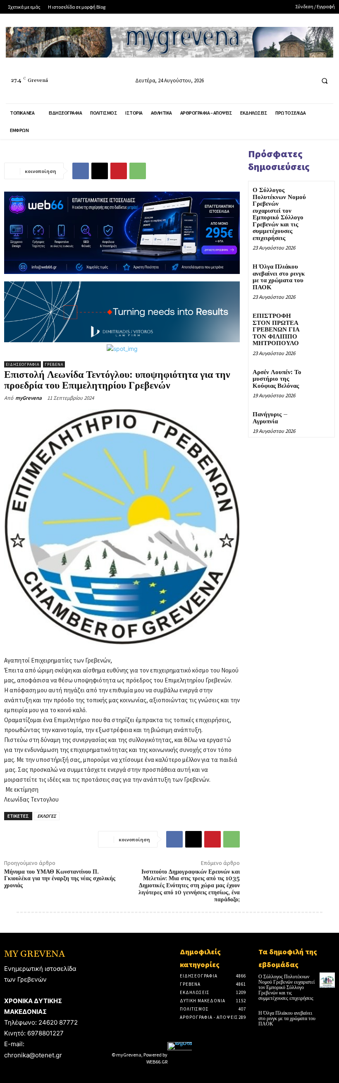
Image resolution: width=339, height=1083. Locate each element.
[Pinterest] (118, 171)
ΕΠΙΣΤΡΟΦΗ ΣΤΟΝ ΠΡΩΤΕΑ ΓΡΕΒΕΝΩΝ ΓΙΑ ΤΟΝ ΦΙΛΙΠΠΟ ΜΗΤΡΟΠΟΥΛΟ (276, 329)
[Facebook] (276, 80)
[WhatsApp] (137, 171)
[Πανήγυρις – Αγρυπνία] (320, 420)
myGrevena (28, 397)
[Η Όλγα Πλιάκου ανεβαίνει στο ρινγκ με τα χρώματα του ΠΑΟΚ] (320, 272)
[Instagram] (291, 80)
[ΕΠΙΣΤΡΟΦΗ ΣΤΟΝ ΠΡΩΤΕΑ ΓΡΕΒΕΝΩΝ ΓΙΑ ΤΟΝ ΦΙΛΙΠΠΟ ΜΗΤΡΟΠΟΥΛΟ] (320, 321)
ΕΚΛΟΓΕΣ (46, 816)
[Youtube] (306, 80)
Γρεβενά (54, 364)
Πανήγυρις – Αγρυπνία (270, 418)
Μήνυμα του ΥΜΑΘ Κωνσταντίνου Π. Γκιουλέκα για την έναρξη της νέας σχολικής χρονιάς (59, 879)
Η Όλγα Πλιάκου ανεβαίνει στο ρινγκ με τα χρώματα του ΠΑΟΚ (279, 277)
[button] (324, 80)
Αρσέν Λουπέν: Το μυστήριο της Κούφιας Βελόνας (277, 379)
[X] (99, 171)
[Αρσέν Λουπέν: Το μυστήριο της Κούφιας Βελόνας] (320, 377)
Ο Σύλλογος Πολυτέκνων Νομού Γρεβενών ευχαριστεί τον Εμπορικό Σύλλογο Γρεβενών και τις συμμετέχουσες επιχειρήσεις (279, 214)
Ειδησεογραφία (22, 364)
